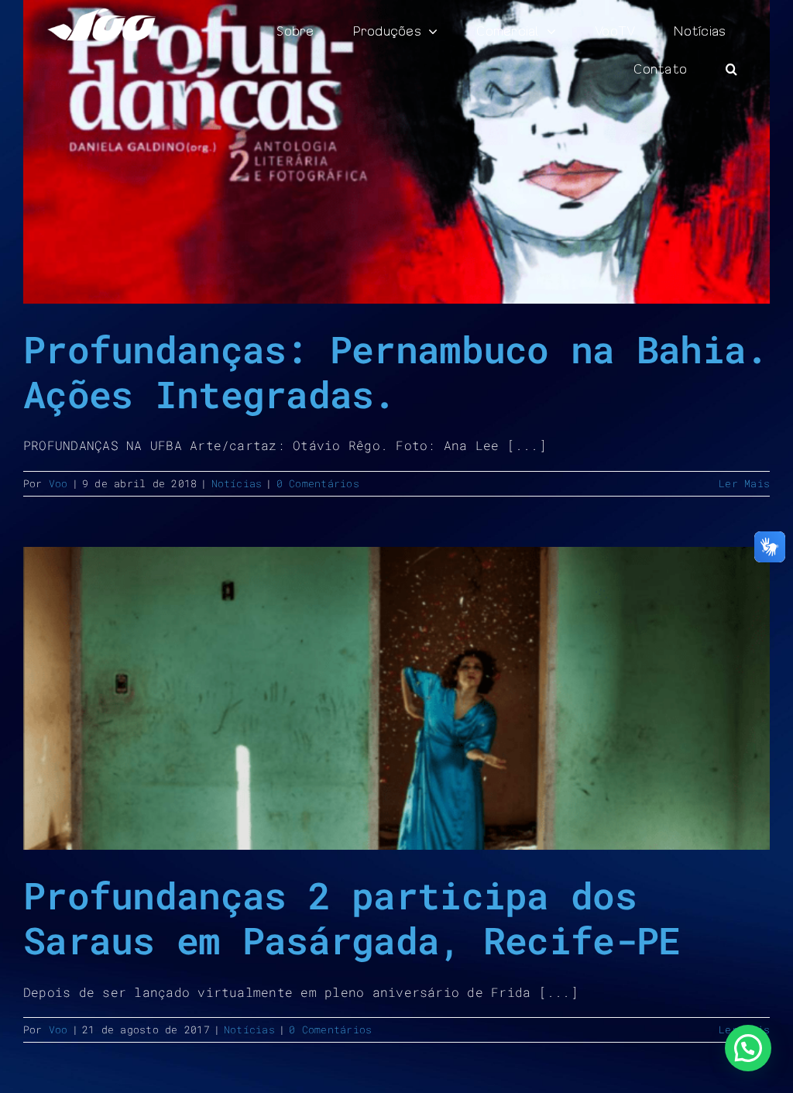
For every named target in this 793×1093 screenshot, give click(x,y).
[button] (731, 68)
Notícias (237, 483)
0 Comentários (317, 483)
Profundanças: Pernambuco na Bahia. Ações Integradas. (395, 371)
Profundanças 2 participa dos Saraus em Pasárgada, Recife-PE (351, 917)
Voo (58, 483)
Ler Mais (744, 483)
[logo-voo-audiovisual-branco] (101, 14)
